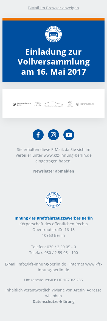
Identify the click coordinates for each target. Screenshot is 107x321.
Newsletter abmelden (53, 171)
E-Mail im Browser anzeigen (53, 7)
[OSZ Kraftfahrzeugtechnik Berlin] (53, 104)
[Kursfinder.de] (85, 104)
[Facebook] (38, 135)
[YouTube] (68, 135)
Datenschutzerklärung (54, 301)
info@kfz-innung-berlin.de (42, 264)
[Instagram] (53, 135)
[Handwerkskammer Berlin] (22, 104)
